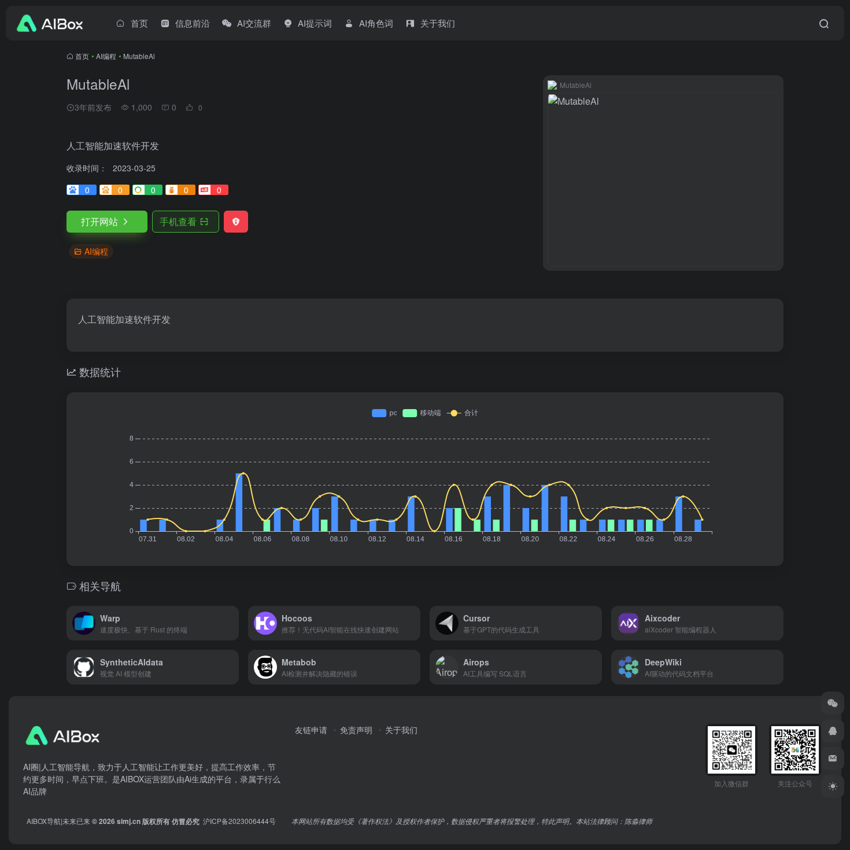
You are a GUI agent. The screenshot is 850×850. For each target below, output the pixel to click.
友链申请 (311, 729)
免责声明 (356, 729)
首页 (82, 56)
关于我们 (401, 729)
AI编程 (106, 56)
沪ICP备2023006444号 (239, 821)
